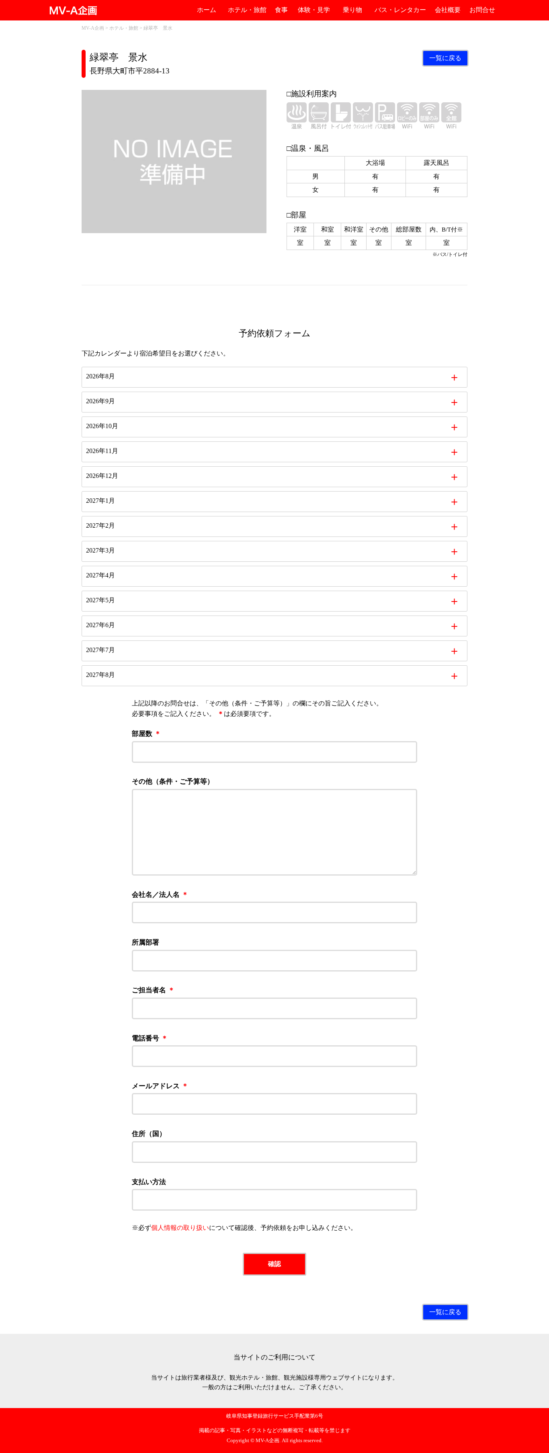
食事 (281, 9)
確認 (274, 1263)
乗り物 (352, 9)
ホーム (206, 9)
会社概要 (448, 9)
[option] (174, 161)
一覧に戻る (445, 58)
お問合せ (482, 9)
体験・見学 (314, 9)
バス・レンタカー (400, 9)
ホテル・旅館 (247, 9)
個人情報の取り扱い (180, 1227)
